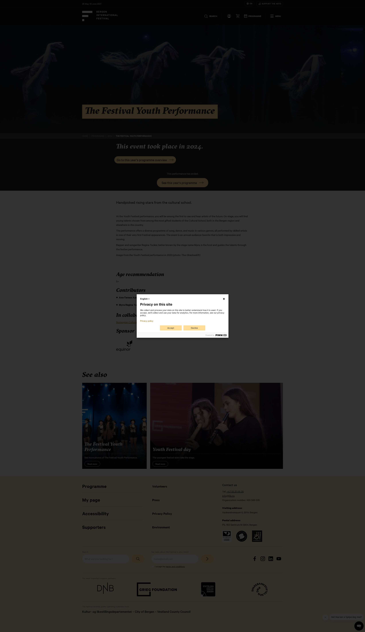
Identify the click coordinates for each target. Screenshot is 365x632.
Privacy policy (146, 321)
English (144, 299)
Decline (194, 328)
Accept (170, 328)
